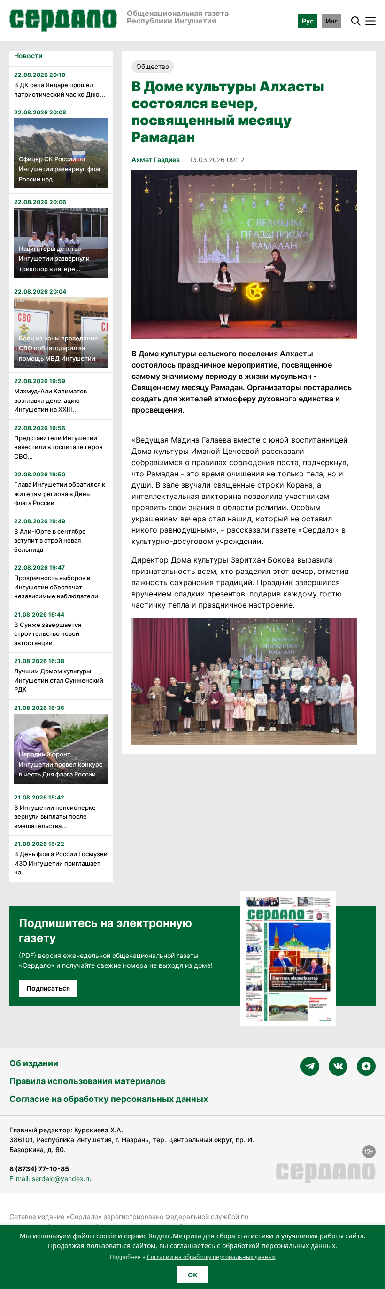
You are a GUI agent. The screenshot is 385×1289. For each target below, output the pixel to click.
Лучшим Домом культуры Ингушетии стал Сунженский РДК (58, 680)
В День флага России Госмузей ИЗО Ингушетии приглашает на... (61, 863)
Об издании (33, 1063)
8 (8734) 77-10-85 (39, 1169)
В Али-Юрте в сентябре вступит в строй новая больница (50, 540)
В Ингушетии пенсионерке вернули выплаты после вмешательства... (55, 816)
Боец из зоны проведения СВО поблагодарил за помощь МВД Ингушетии (58, 348)
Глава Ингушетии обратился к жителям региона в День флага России (59, 493)
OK (192, 1274)
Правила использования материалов (87, 1081)
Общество (152, 66)
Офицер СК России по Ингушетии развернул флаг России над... (60, 169)
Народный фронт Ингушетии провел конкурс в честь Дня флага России (60, 764)
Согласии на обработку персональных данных (211, 1257)
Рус (308, 21)
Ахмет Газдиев (155, 160)
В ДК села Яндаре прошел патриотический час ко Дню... (59, 89)
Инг (331, 21)
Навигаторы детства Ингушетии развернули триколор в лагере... (54, 258)
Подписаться (48, 988)
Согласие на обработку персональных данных (108, 1099)
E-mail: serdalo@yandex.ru (50, 1179)
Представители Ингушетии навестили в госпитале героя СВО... (58, 447)
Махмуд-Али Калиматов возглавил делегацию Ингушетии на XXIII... (50, 400)
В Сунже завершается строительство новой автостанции (47, 634)
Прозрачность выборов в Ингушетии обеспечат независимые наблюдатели (56, 587)
